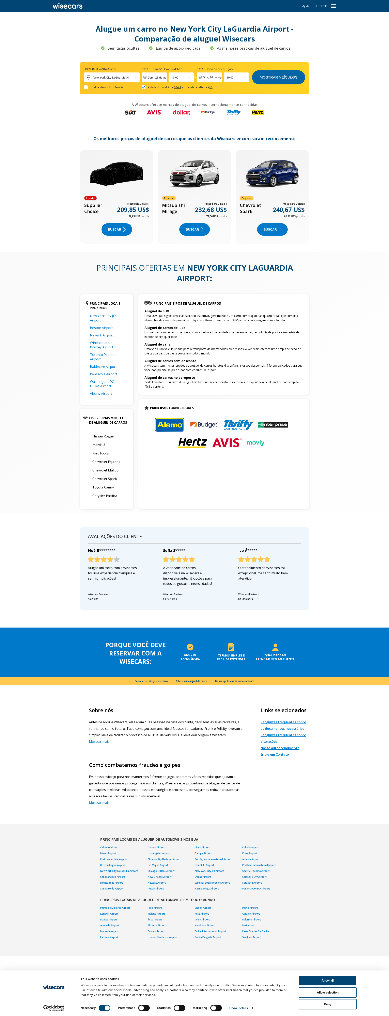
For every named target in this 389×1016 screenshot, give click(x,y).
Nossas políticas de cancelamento (234, 681)
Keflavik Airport (109, 913)
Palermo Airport (251, 919)
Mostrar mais (99, 741)
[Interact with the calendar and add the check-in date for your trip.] (154, 77)
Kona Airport (249, 853)
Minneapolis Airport (111, 882)
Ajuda (306, 6)
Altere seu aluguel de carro (191, 681)
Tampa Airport (203, 853)
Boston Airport (101, 328)
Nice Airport (202, 913)
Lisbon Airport (203, 908)
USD (324, 6)
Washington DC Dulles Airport (102, 383)
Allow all (328, 980)
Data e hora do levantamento (162, 69)
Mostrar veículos (278, 77)
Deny (327, 1004)
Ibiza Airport (155, 919)
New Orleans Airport (160, 877)
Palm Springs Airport (207, 888)
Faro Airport (155, 908)
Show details (238, 1008)
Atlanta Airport (251, 859)
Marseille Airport (110, 931)
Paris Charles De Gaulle (255, 931)
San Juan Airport (251, 937)
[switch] (144, 1008)
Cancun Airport (156, 931)
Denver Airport (156, 847)
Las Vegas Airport (158, 865)
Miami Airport (108, 853)
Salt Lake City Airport (254, 877)
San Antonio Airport (111, 888)
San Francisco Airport (112, 877)
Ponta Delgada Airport (208, 937)
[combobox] (171, 77)
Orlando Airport (109, 847)
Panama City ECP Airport (256, 888)
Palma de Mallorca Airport (115, 908)
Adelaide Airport (109, 925)
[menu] (333, 6)
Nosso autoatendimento (280, 748)
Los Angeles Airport (159, 853)
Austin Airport (156, 888)
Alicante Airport (157, 925)
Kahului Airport (251, 847)
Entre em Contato (275, 754)
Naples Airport (108, 919)
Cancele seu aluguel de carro (151, 681)
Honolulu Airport (204, 865)
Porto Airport (250, 908)
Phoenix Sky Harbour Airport (164, 859)
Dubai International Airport (210, 931)
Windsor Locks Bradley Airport (101, 344)
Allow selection (328, 992)
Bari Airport (249, 925)
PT (315, 6)
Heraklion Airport (205, 925)
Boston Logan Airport (112, 865)
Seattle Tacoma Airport (256, 871)
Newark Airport (102, 335)
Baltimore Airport (103, 366)
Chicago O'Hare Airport (161, 871)
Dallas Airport (203, 877)
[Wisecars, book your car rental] (67, 6)
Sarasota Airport (252, 882)
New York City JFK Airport (209, 871)
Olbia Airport (202, 919)
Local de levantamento (100, 69)
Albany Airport (101, 393)
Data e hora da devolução (215, 69)
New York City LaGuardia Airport (119, 871)
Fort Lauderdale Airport (113, 859)
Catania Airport (251, 913)
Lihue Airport (202, 847)
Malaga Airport (156, 913)
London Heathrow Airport (162, 937)
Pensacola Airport (103, 374)
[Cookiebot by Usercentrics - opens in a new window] (54, 1008)
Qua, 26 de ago (212, 77)
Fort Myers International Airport (213, 859)
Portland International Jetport (259, 865)
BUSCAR (114, 229)
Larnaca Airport (109, 937)
